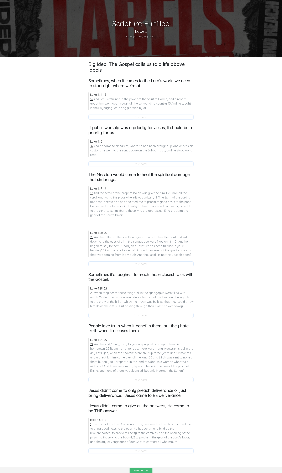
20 (91, 237)
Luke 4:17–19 (98, 188)
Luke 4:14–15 (98, 94)
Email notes (141, 470)
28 (91, 293)
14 (91, 99)
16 (91, 146)
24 (91, 344)
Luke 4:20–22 (99, 233)
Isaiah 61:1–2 (98, 420)
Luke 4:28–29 (98, 288)
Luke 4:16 (96, 141)
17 (91, 193)
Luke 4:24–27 (98, 340)
